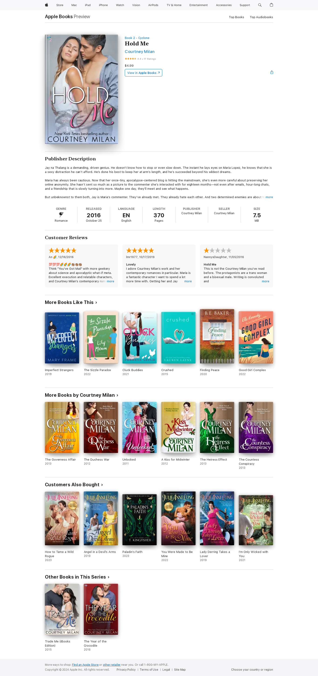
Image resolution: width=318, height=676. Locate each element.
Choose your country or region (252, 669)
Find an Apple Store (85, 664)
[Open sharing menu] (272, 73)
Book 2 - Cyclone (137, 38)
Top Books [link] (236, 17)
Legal (166, 669)
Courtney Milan (140, 51)
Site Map (180, 669)
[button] (260, 5)
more (269, 197)
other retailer (112, 664)
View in (141, 73)
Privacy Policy (126, 669)
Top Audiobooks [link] (261, 17)
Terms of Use (149, 669)
